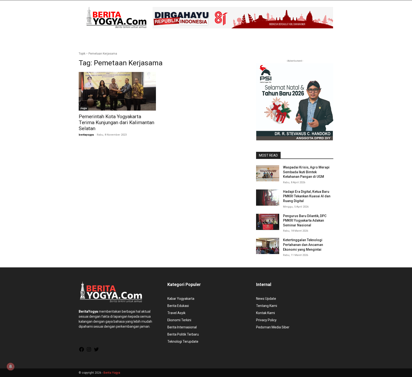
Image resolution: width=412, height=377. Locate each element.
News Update (266, 299)
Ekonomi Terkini (179, 320)
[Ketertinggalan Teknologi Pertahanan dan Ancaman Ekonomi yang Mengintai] (267, 246)
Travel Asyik (176, 313)
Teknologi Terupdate (182, 341)
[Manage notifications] (10, 366)
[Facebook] (81, 351)
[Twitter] (96, 351)
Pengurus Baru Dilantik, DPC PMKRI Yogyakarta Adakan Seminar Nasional (304, 220)
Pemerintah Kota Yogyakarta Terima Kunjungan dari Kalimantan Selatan (116, 122)
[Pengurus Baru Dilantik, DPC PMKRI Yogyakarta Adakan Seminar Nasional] (267, 222)
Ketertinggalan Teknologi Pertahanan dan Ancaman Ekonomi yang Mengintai (303, 244)
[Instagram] (89, 351)
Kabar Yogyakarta (180, 299)
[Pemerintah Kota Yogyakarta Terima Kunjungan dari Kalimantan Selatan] (117, 91)
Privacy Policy (266, 320)
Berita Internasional (182, 327)
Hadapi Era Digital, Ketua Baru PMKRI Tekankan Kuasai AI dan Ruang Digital (306, 196)
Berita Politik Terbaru (183, 334)
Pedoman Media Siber (272, 327)
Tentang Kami (266, 306)
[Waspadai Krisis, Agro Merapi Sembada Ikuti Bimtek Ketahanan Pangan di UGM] (267, 173)
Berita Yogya (111, 372)
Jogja (83, 108)
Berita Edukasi (178, 306)
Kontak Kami (265, 313)
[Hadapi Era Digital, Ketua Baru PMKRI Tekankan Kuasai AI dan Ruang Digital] (267, 197)
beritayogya (86, 134)
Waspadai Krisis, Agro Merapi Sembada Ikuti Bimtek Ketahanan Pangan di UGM (306, 171)
